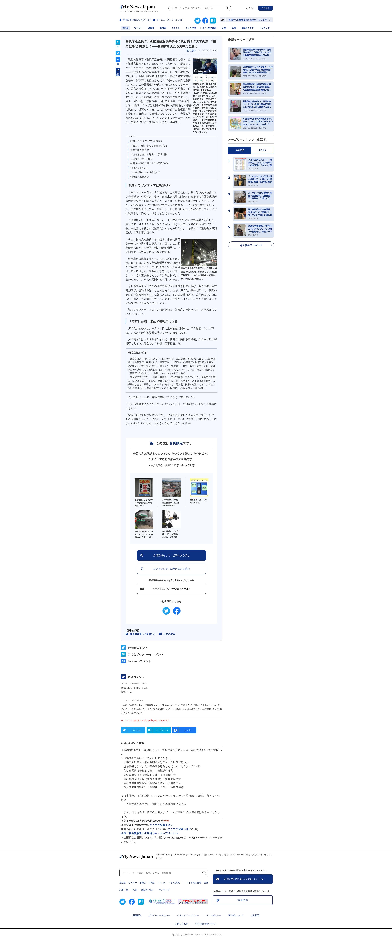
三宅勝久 (191, 50)
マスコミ (176, 28)
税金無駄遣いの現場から (142, 634)
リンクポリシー (213, 915)
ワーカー (138, 28)
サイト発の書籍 (209, 28)
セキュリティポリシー (188, 915)
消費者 (151, 28)
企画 (224, 28)
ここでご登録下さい (161, 825)
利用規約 (137, 915)
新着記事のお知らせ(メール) (136, 20)
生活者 (125, 28)
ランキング (265, 28)
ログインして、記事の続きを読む (171, 568)
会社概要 (255, 915)
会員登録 (266, 8)
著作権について (235, 915)
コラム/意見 (191, 28)
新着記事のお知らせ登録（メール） (171, 588)
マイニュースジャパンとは (169, 20)
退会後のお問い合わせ (206, 924)
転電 (234, 28)
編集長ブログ (248, 28)
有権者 (163, 28)
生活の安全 (169, 634)
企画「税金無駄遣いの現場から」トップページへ (149, 833)
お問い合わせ (181, 924)
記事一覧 (123, 890)
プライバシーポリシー (159, 915)
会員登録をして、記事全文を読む (171, 555)
